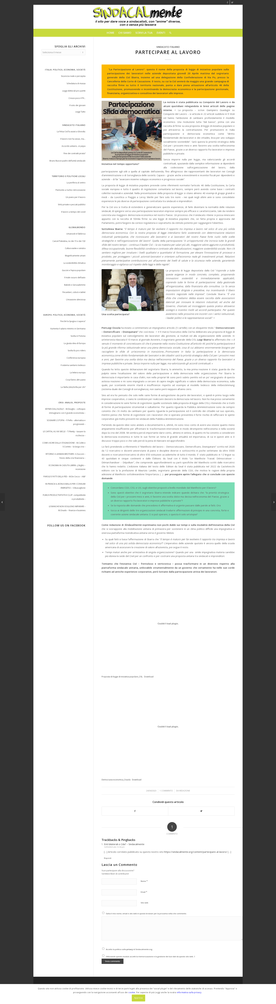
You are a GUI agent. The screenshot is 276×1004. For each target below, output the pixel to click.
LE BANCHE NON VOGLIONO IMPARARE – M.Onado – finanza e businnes (67, 508)
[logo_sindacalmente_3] (138, 17)
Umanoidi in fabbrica (75, 233)
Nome (144, 881)
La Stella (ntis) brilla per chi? (73, 387)
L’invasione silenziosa (75, 299)
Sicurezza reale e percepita (73, 76)
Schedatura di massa (76, 83)
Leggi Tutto (80, 111)
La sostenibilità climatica (74, 263)
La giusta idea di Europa (74, 343)
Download (148, 676)
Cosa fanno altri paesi (75, 379)
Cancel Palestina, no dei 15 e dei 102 (69, 241)
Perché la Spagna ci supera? (72, 321)
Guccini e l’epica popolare (73, 270)
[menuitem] (110, 33)
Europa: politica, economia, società (64, 315)
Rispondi (107, 858)
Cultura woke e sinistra (75, 248)
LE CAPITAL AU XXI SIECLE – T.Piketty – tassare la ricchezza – (64, 433)
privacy (129, 949)
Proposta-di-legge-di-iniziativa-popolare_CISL (122, 676)
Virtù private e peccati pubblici (71, 204)
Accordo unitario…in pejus (73, 146)
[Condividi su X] (201, 811)
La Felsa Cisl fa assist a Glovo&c (71, 131)
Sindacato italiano (168, 47)
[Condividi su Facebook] (135, 811)
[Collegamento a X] (232, 2)
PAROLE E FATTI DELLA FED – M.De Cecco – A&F (64, 476)
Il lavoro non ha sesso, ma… (72, 139)
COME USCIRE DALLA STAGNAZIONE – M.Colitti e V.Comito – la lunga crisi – (63, 444)
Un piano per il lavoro (75, 197)
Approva (138, 997)
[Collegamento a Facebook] (227, 2)
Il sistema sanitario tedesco (73, 365)
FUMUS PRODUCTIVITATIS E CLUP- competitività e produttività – (64, 497)
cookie (131, 992)
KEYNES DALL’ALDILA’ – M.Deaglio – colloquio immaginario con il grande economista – (65, 411)
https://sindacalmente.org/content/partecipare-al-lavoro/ (195, 851)
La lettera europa (77, 372)
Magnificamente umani (75, 255)
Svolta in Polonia (78, 336)
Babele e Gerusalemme (74, 285)
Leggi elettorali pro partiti (73, 90)
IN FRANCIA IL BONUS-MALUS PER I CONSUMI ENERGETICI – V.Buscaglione (65, 486)
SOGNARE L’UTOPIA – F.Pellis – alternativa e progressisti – (66, 422)
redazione (184, 790)
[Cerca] (169, 33)
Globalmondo (77, 227)
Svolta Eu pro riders (76, 350)
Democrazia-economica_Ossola (116, 779)
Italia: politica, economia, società (65, 69)
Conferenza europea (76, 357)
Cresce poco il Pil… (77, 98)
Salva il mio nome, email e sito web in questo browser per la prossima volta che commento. (146, 913)
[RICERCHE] (2, 502)
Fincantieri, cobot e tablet (73, 292)
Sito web (144, 902)
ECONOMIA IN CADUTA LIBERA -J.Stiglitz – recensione (67, 467)
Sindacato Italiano (73, 125)
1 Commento (166, 790)
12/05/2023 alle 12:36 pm (114, 847)
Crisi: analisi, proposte (71, 402)
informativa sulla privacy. (189, 992)
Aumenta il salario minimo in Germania (67, 328)
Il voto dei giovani (77, 105)
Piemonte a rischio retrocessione (70, 190)
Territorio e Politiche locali (68, 176)
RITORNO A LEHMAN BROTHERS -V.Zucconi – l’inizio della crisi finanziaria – (65, 456)
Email (144, 891)
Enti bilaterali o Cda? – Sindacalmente (124, 844)
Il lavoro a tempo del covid (73, 212)
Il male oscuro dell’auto (74, 277)
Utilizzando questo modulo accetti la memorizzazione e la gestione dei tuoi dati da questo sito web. (150, 956)
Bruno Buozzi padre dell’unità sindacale (67, 160)
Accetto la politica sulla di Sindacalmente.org (129, 949)
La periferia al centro (76, 182)
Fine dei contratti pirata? (74, 153)
